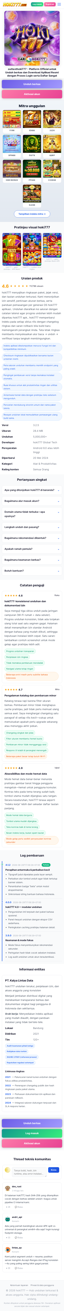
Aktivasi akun (32, 94)
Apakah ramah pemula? (18, 548)
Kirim (53, 1170)
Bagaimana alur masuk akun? (22, 500)
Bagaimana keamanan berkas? (23, 559)
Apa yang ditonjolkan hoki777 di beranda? (29, 490)
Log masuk (37, 4)
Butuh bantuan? (14, 570)
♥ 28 (8, 1207)
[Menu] (59, 4)
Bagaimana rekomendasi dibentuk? (25, 537)
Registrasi (50, 4)
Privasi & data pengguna (42, 1285)
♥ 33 (8, 1237)
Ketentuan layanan (19, 1285)
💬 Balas (19, 1207)
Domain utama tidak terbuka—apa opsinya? (25, 513)
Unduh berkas (32, 84)
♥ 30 (8, 1268)
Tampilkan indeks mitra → (32, 214)
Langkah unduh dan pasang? (22, 527)
